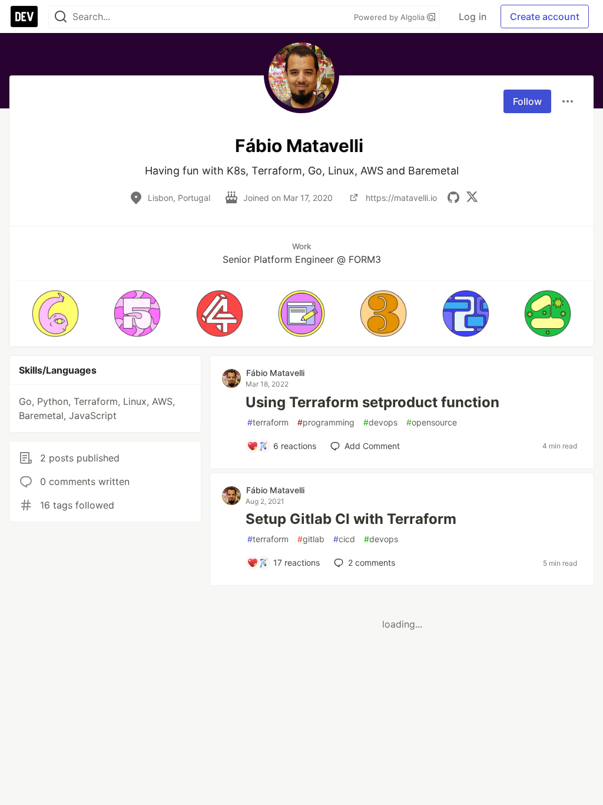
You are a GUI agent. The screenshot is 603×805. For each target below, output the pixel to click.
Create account (544, 16)
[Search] (60, 17)
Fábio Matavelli (275, 373)
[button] (55, 313)
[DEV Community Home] (24, 16)
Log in (472, 16)
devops (380, 422)
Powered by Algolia (390, 17)
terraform (268, 422)
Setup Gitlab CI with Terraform (351, 518)
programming (325, 422)
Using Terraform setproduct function (372, 402)
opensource (431, 422)
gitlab (310, 539)
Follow (527, 101)
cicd (344, 539)
